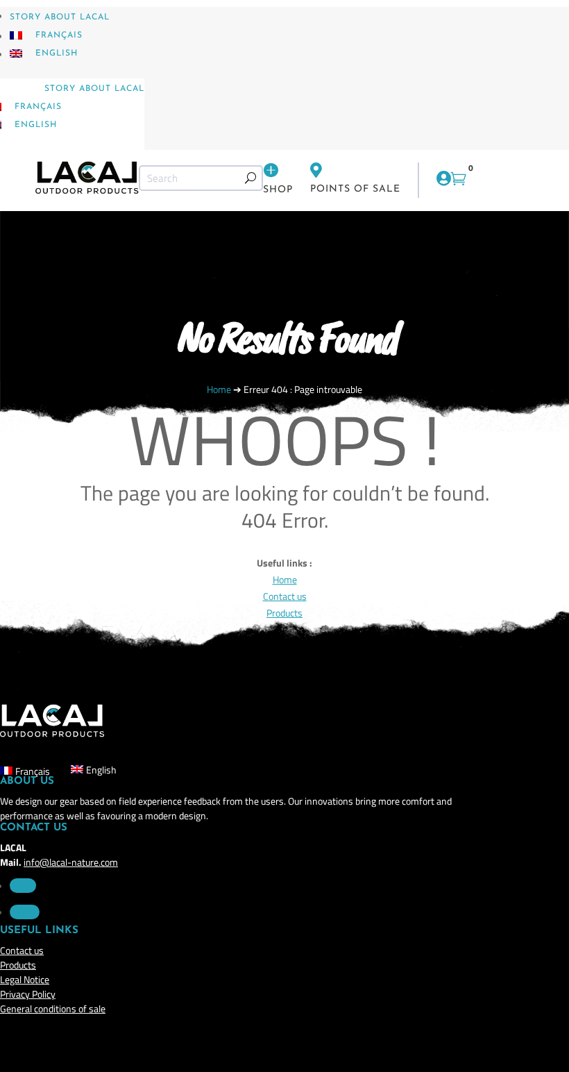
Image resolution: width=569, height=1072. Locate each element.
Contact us (285, 596)
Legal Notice (24, 979)
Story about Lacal (60, 17)
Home (285, 579)
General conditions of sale (52, 1008)
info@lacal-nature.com (71, 862)
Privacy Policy (28, 994)
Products (18, 964)
